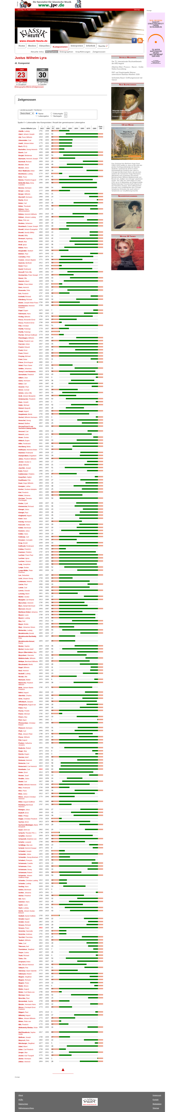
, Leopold (24, 842)
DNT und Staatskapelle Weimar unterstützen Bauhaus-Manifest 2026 (126, 73)
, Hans (23, 248)
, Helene (25, 581)
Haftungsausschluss (26, 1108)
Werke (29, 87)
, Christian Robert (26, 724)
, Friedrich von (25, 341)
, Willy (23, 235)
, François (25, 860)
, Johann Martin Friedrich (25, 688)
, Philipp (23, 816)
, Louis (23, 434)
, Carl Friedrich (25, 1049)
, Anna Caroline (26, 184)
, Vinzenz (24, 561)
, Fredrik (23, 711)
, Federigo (24, 329)
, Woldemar (25, 155)
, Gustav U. (24, 462)
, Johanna (24, 495)
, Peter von (24, 1021)
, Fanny (26, 642)
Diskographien (66, 52)
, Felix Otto (25, 272)
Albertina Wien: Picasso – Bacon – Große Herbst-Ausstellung (127, 68)
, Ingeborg (25, 238)
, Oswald (24, 591)
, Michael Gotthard (27, 335)
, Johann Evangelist (27, 229)
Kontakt (156, 1100)
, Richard (24, 162)
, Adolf (23, 757)
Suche (102, 46)
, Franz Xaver (25, 365)
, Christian (23, 326)
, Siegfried (24, 699)
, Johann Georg (25, 578)
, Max (22, 242)
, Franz (22, 177)
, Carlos (23, 952)
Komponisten (60, 47)
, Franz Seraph (28, 275)
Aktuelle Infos (37, 52)
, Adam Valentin (27, 971)
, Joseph (23, 402)
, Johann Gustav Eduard (26, 912)
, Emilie (23, 624)
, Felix (24, 290)
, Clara (24, 866)
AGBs (20, 1100)
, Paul (23, 254)
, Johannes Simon (26, 627)
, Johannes (25, 223)
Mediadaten (157, 1104)
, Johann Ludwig (27, 217)
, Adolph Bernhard (26, 606)
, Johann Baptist (27, 260)
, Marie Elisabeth (28, 826)
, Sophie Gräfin (27, 1033)
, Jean (23, 378)
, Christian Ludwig (28, 880)
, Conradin (25, 540)
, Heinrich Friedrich (26, 306)
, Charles (25, 696)
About (20, 1095)
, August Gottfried (26, 802)
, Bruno (23, 986)
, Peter (24, 257)
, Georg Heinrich (27, 149)
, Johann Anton (26, 143)
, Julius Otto (25, 393)
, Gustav (23, 437)
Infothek (90, 46)
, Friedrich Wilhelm (27, 459)
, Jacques (25, 702)
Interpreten (77, 46)
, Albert (23, 165)
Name (40, 114)
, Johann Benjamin (27, 396)
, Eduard (24, 347)
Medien (32, 46)
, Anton (26, 171)
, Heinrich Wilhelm (27, 214)
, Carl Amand (26, 600)
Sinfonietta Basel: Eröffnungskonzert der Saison (127, 79)
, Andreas (25, 934)
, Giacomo (26, 655)
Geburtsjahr (58, 114)
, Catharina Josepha (25, 744)
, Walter (24, 680)
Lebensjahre (43, 116)
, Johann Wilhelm (26, 1018)
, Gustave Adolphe (27, 489)
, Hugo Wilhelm (25, 483)
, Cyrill (23, 503)
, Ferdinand (24, 269)
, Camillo (25, 863)
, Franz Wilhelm (25, 137)
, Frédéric (26, 474)
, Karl (21, 621)
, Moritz (25, 414)
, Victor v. (28, 1028)
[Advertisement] (45, 1083)
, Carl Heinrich (27, 766)
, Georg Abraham (28, 857)
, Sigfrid (25, 477)
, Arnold (23, 543)
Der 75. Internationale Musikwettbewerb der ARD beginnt (127, 62)
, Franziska (25, 937)
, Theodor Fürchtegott (25, 499)
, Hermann (24, 188)
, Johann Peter (25, 734)
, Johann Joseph (26, 134)
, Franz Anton (25, 284)
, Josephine (24, 564)
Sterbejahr (57, 116)
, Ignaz (22, 245)
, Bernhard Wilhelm (28, 661)
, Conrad (23, 390)
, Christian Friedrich (27, 819)
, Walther (24, 423)
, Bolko (24, 447)
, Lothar (24, 486)
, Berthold (25, 263)
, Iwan (22, 519)
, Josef (23, 775)
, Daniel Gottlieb (27, 916)
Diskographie (20, 87)
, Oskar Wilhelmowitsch (24, 210)
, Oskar (22, 359)
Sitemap (137, 10)
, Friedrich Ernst (26, 323)
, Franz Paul (25, 555)
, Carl (24, 140)
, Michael (24, 356)
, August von (27, 705)
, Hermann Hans (27, 1004)
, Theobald (24, 206)
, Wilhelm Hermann (27, 417)
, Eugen (23, 310)
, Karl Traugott (26, 1056)
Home (22, 46)
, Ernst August (25, 362)
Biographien (51, 52)
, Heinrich (23, 287)
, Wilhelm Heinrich (27, 785)
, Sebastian (23, 575)
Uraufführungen (82, 52)
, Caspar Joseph (28, 226)
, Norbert (25, 251)
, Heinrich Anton (27, 450)
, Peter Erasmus (25, 571)
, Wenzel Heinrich (26, 965)
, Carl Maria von (26, 992)
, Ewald (23, 922)
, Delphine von (27, 839)
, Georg (24, 420)
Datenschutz (23, 1104)
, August (23, 411)
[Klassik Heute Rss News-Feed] (140, 42)
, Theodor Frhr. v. (27, 833)
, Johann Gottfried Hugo (25, 876)
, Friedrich (23, 293)
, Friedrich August (27, 180)
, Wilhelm (24, 194)
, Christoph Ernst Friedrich (26, 1008)
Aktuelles (44, 46)
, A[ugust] (24, 408)
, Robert (23, 353)
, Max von (25, 845)
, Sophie (24, 646)
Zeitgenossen (99, 52)
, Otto (22, 278)
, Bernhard (24, 528)
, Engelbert (27, 456)
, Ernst (23, 200)
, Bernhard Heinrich (25, 806)
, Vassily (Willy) (26, 232)
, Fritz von (23, 220)
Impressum (157, 1095)
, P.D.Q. (23, 146)
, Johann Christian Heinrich (27, 798)
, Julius (23, 168)
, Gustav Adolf (25, 649)
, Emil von (24, 830)
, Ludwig (24, 131)
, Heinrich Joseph (28, 159)
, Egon (22, 720)
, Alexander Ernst (26, 320)
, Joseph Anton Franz (28, 303)
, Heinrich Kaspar (27, 848)
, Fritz (24, 480)
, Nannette (25, 931)
